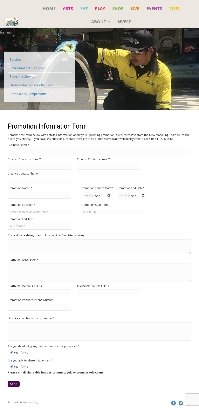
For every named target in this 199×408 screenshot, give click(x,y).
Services (16, 59)
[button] (109, 21)
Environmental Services (27, 68)
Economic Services (23, 76)
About (98, 21)
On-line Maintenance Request (31, 85)
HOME (49, 8)
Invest (123, 21)
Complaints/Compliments (28, 94)
